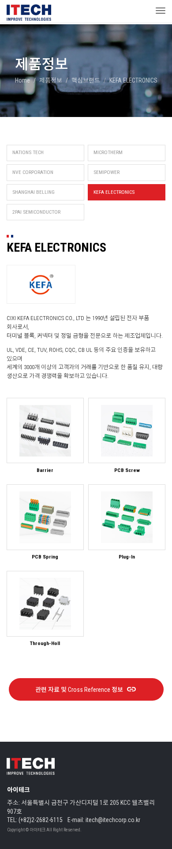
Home (22, 80)
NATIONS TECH (28, 152)
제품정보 (50, 80)
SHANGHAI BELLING (33, 192)
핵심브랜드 (85, 80)
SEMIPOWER (106, 172)
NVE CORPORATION (32, 172)
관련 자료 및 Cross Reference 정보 (86, 689)
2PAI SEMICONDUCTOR (36, 212)
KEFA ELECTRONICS (114, 192)
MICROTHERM (108, 152)
